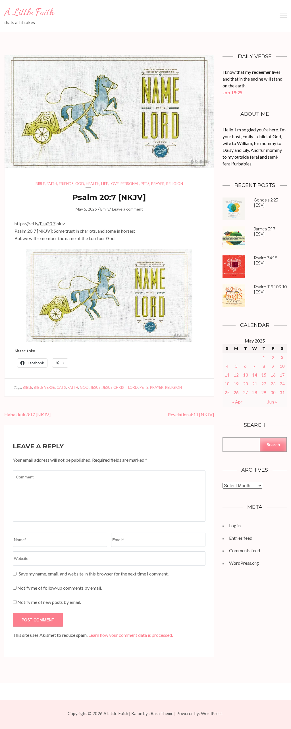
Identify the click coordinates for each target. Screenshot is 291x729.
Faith (52, 183)
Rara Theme (162, 713)
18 (227, 383)
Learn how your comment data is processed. (130, 635)
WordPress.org (244, 563)
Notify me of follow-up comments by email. (59, 588)
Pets (145, 183)
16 (273, 374)
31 (282, 392)
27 (245, 392)
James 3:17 (264, 229)
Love (114, 183)
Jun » (272, 401)
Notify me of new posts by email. (49, 602)
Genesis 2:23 (266, 200)
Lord (133, 387)
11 (227, 374)
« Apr (237, 401)
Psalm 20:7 (94, 197)
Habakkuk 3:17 (19, 414)
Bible (40, 183)
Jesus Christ (114, 387)
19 (236, 383)
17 (282, 374)
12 (236, 374)
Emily (104, 209)
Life (104, 183)
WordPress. (212, 713)
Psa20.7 (47, 223)
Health (92, 183)
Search (273, 444)
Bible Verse (44, 387)
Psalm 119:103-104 (272, 286)
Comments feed (244, 550)
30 (273, 392)
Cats (61, 387)
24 (282, 383)
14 (254, 374)
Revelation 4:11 (183, 414)
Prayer (158, 183)
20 (245, 383)
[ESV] (266, 203)
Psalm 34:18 (266, 257)
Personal (129, 183)
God (79, 183)
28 (254, 392)
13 (245, 374)
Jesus (95, 387)
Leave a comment (127, 209)
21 (254, 383)
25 (227, 392)
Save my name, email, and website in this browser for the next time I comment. (94, 573)
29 (263, 392)
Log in (235, 525)
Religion (174, 183)
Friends (66, 183)
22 (263, 383)
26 (236, 392)
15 (263, 374)
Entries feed (240, 538)
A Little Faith (29, 12)
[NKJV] (27, 414)
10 (282, 366)
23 (273, 383)
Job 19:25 (232, 92)
